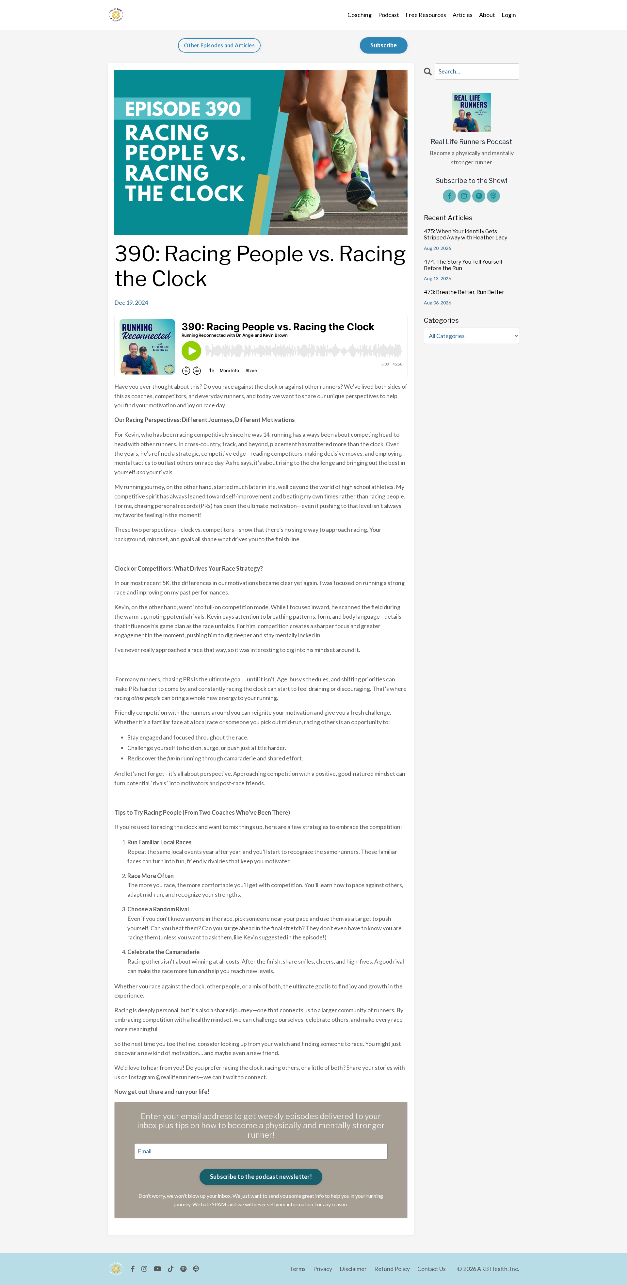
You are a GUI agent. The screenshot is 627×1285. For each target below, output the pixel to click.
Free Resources (426, 14)
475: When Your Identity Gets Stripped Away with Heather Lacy (465, 234)
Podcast (388, 14)
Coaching (359, 14)
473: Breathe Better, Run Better (464, 292)
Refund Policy (392, 1268)
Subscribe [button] (383, 45)
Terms (298, 1268)
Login (509, 14)
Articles (463, 14)
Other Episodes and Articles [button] (219, 45)
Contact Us (431, 1268)
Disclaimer (353, 1268)
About (487, 14)
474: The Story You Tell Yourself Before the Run (463, 265)
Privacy (322, 1268)
